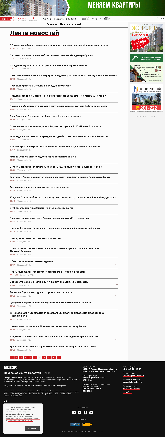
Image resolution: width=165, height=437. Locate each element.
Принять (32, 428)
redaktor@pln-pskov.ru (133, 375)
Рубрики (48, 19)
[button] (162, 18)
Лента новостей (70, 24)
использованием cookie (15, 416)
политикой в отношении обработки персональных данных (23, 417)
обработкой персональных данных (20, 420)
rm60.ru (127, 392)
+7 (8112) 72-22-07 (132, 369)
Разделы (59, 19)
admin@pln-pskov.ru (132, 382)
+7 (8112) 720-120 (131, 388)
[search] (158, 18)
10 (54, 357)
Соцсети (71, 19)
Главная (52, 24)
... (58, 357)
